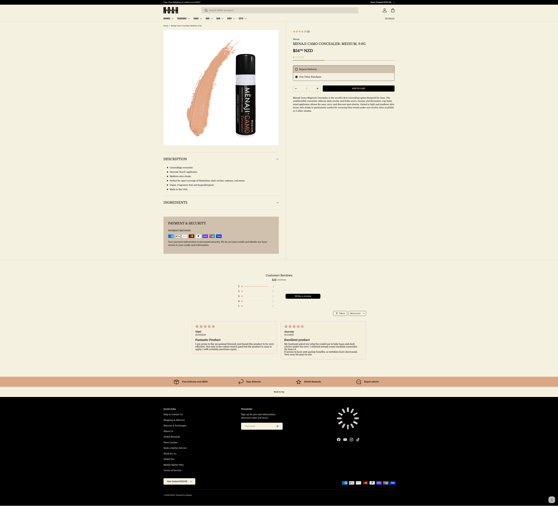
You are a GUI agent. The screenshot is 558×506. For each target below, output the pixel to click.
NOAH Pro (168, 459)
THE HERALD (390, 18)
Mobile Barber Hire (173, 465)
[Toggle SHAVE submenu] (201, 18)
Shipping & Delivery (174, 420)
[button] (393, 10)
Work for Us (169, 453)
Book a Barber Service (175, 448)
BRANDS (166, 18)
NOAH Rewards (171, 437)
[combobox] (279, 10)
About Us (168, 431)
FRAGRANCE (182, 18)
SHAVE (196, 18)
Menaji (296, 39)
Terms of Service (172, 470)
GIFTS (241, 18)
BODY (229, 18)
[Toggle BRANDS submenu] (172, 18)
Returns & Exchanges (174, 425)
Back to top (279, 392)
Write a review (303, 296)
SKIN (207, 18)
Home (165, 26)
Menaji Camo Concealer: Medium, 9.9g (186, 26)
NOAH (172, 495)
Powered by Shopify (184, 495)
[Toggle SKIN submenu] (211, 18)
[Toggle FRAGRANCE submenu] (189, 18)
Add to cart (358, 88)
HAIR (218, 18)
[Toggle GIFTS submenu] (245, 18)
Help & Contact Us (173, 414)
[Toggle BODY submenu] (234, 18)
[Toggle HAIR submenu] (222, 18)
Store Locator (170, 442)
